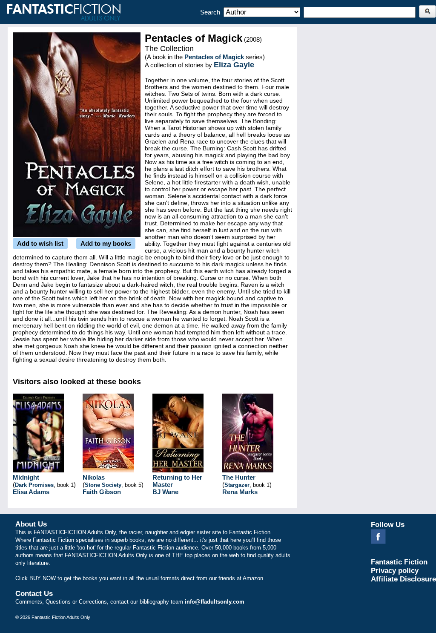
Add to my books (105, 243)
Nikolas (94, 477)
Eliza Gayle (234, 64)
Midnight (26, 477)
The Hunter (238, 477)
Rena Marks (240, 491)
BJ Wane (165, 491)
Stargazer (237, 485)
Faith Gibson (102, 491)
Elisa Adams (31, 491)
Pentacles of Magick (214, 56)
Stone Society (103, 485)
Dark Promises (34, 485)
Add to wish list (40, 243)
